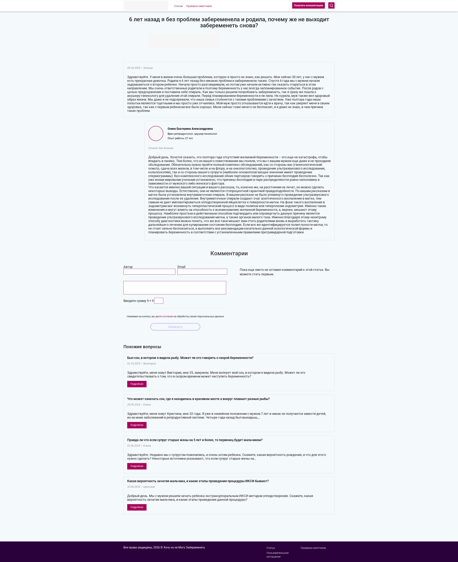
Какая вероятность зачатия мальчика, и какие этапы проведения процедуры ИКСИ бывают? (198, 481)
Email (181, 267)
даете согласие (164, 316)
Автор (128, 267)
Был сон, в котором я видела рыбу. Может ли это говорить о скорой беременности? (190, 358)
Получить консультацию (308, 5)
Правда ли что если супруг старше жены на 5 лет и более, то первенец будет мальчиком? (195, 440)
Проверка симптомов (199, 6)
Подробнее (136, 383)
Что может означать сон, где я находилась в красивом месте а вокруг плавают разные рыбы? (198, 399)
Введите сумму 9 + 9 (138, 301)
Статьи (178, 6)
